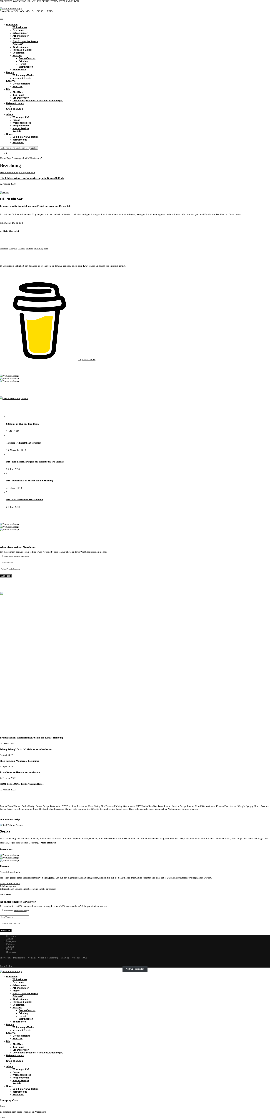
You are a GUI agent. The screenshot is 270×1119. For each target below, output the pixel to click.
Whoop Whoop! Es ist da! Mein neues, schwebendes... (27, 749)
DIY (8, 89)
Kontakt (16, 131)
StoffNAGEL (93, 809)
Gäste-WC (18, 44)
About (9, 114)
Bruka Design (28, 806)
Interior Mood (194, 806)
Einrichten (12, 24)
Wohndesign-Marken (23, 75)
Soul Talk (17, 86)
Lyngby (249, 806)
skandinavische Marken (60, 809)
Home (3, 158)
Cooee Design (43, 806)
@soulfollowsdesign (10, 872)
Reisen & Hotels (15, 103)
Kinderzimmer (20, 47)
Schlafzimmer (20, 33)
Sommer (82, 809)
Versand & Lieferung (48, 957)
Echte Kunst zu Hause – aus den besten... (21, 772)
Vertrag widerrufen (135, 969)
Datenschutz (19, 957)
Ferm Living (94, 806)
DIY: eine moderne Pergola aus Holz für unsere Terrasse (35, 461)
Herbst (22, 64)
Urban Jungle (141, 809)
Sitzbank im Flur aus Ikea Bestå (22, 424)
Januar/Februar (27, 58)
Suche (34, 148)
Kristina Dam (222, 806)
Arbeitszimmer (20, 35)
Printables (18, 142)
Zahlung (65, 957)
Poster (3, 809)
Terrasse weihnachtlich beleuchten (23, 443)
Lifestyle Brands (21, 83)
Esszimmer (18, 30)
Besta (10, 806)
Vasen (151, 809)
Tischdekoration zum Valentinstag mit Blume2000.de (32, 178)
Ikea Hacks (18, 95)
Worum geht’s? (20, 117)
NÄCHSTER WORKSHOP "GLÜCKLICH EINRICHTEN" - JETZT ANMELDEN (39, 1)
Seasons (17, 55)
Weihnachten (26, 66)
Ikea (150, 806)
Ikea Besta (158, 806)
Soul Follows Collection (25, 136)
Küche (16, 38)
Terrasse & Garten (22, 50)
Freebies (109, 806)
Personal (265, 806)
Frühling (23, 61)
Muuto (257, 806)
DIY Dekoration (20, 97)
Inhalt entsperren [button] (8, 886)
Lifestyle (10, 80)
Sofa (75, 809)
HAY (138, 806)
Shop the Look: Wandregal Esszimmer (19, 761)
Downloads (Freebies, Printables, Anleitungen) (37, 100)
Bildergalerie (19, 69)
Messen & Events (21, 78)
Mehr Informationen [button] (10, 883)
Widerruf (76, 957)
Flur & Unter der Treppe (25, 41)
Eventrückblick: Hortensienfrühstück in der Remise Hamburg (31, 737)
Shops (9, 134)
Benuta (3, 806)
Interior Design (20, 128)
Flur (103, 806)
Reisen (10, 809)
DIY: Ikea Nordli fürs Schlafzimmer (24, 499)
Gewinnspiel (129, 806)
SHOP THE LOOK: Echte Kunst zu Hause (22, 784)
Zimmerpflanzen (190, 809)
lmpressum (5, 957)
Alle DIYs (17, 92)
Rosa (16, 809)
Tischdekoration (107, 809)
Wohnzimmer (19, 27)
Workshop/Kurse (21, 122)
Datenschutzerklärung (20, 556)
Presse (16, 120)
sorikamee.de (19, 139)
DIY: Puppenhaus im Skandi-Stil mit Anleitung (29, 480)
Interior (167, 806)
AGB (85, 957)
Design (10, 72)
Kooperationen (20, 125)
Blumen (17, 806)
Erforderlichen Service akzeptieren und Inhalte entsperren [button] (28, 889)
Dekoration (18, 52)
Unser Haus (128, 809)
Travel (119, 809)
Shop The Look (14, 108)
